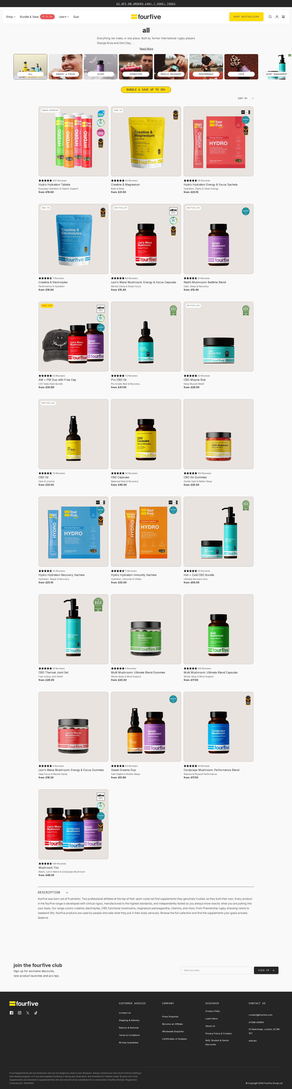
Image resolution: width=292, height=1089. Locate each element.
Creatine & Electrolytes (53, 282)
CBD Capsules (120, 477)
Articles (253, 1040)
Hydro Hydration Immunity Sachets (133, 575)
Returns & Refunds (129, 1027)
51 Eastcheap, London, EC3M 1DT (264, 1031)
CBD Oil (43, 477)
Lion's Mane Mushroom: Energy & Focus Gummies (71, 770)
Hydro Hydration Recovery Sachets (61, 575)
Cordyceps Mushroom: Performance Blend (211, 770)
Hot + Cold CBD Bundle (199, 575)
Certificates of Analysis (174, 1038)
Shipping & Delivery (129, 1020)
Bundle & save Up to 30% (146, 89)
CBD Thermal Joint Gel (53, 672)
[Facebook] (11, 1013)
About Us (210, 1026)
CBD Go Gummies (195, 477)
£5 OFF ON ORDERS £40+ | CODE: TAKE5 (146, 4)
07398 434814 (256, 1022)
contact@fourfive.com (260, 1014)
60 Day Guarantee (128, 1042)
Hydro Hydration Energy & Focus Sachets (211, 184)
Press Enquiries (170, 1016)
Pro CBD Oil (118, 379)
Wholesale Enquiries (173, 1031)
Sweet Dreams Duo (123, 770)
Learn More (211, 1018)
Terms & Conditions (129, 1035)
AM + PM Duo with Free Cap (57, 379)
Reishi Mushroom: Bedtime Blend (205, 282)
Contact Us (125, 1012)
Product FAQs (212, 1011)
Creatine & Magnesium (125, 184)
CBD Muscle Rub (195, 379)
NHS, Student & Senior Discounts (217, 1042)
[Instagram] (20, 1013)
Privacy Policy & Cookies (218, 1033)
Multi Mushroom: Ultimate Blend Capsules (211, 672)
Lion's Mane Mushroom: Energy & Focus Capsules (143, 282)
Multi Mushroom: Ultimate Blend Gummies (138, 672)
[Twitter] (28, 1013)
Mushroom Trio (49, 867)
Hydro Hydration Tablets (54, 184)
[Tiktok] (36, 1013)
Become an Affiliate (172, 1024)
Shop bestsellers (246, 17)
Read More (146, 48)
